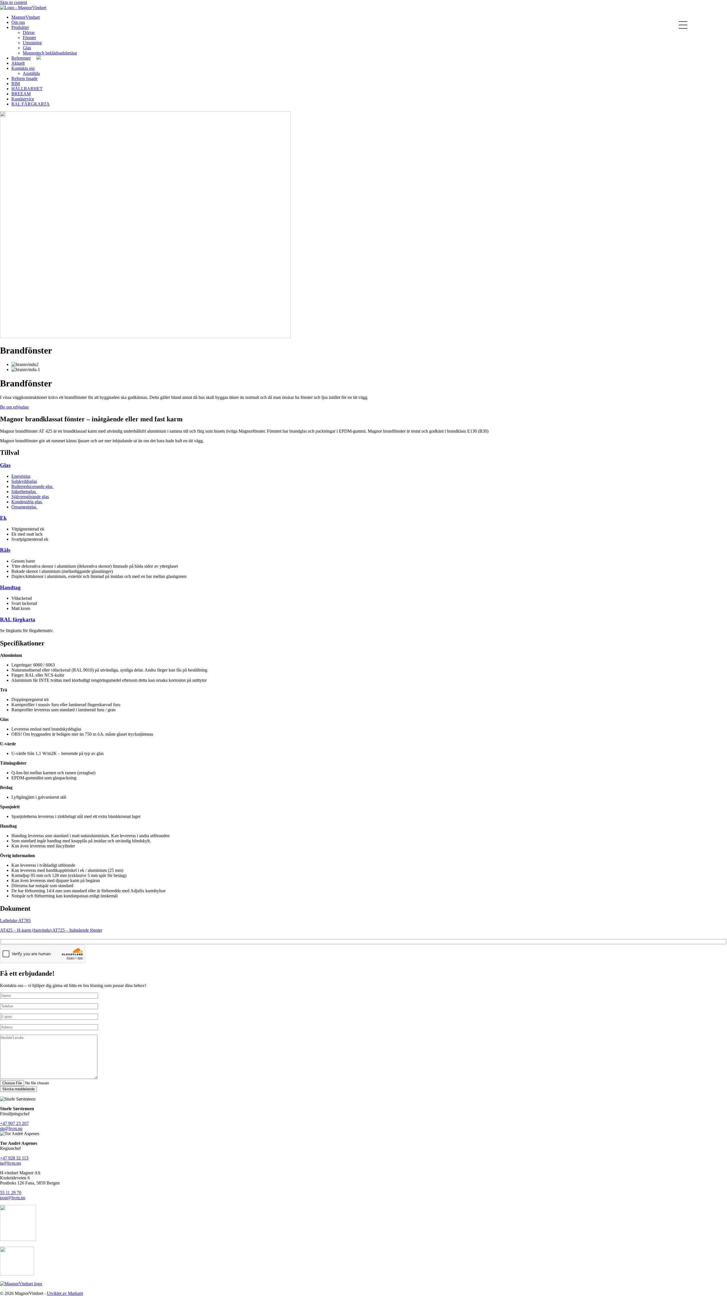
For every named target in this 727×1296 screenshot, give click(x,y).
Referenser (21, 58)
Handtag (10, 587)
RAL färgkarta (17, 619)
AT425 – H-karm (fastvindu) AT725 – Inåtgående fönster (51, 930)
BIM (15, 83)
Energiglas (20, 476)
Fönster (29, 37)
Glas (27, 47)
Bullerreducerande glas (32, 486)
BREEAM (21, 93)
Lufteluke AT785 (15, 920)
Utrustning (32, 42)
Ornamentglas (24, 506)
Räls (5, 550)
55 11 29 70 (10, 1192)
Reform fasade (24, 78)
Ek (3, 518)
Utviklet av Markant (65, 1293)
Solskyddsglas (24, 481)
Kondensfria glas (27, 501)
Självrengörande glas (30, 496)
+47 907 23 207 (14, 1123)
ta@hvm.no (10, 1163)
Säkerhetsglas (24, 491)
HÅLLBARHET (27, 88)
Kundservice (22, 98)
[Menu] (683, 25)
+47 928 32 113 (14, 1158)
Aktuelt (18, 63)
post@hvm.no (12, 1197)
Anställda (31, 73)
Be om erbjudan (14, 407)
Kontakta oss (23, 68)
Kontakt (110, 17)
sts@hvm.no (11, 1128)
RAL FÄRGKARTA (30, 104)
